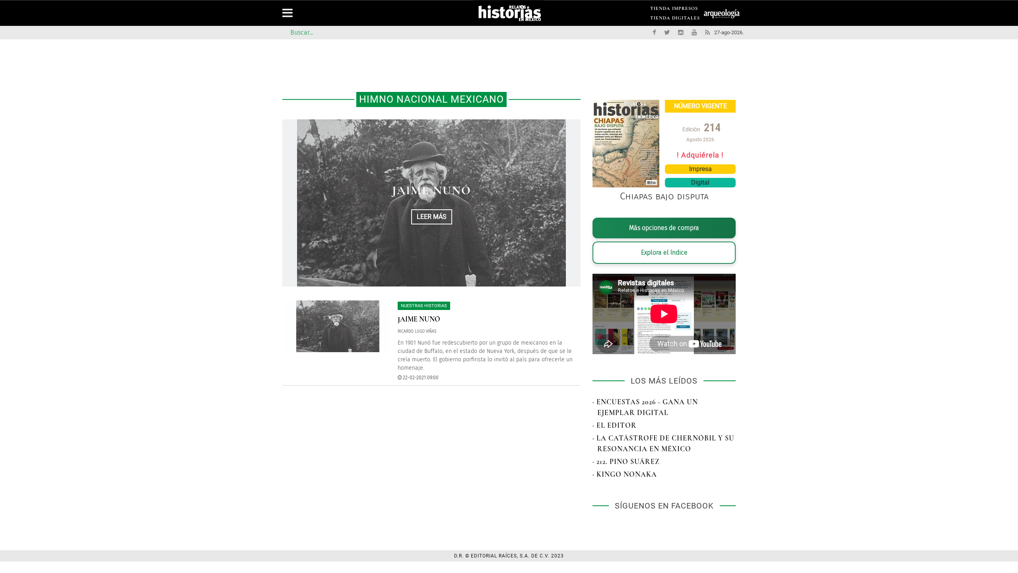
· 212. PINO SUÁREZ (626, 461)
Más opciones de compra (664, 228)
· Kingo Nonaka (625, 474)
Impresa (700, 169)
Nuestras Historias (424, 305)
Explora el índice (664, 252)
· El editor (615, 425)
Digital (700, 182)
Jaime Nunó (431, 190)
